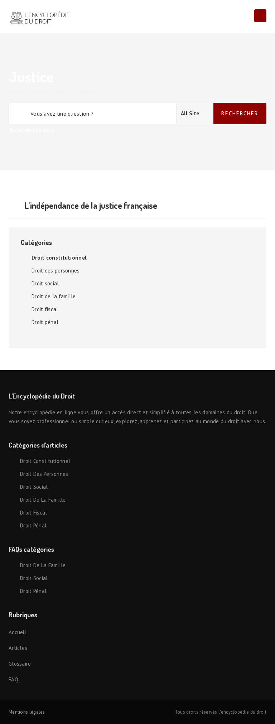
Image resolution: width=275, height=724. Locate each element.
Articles (18, 648)
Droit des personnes (56, 270)
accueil (16, 91)
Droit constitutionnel (59, 257)
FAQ (13, 679)
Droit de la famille (54, 296)
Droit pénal (45, 322)
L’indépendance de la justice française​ (91, 205)
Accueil (17, 632)
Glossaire (20, 663)
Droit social (45, 283)
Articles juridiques (52, 91)
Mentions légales (27, 712)
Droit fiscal (45, 309)
